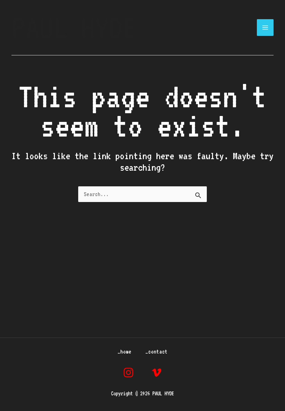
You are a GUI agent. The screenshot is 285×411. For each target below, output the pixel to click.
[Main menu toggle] (265, 27)
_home (124, 351)
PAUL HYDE (74, 27)
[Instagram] (128, 372)
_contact (156, 351)
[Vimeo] (156, 372)
